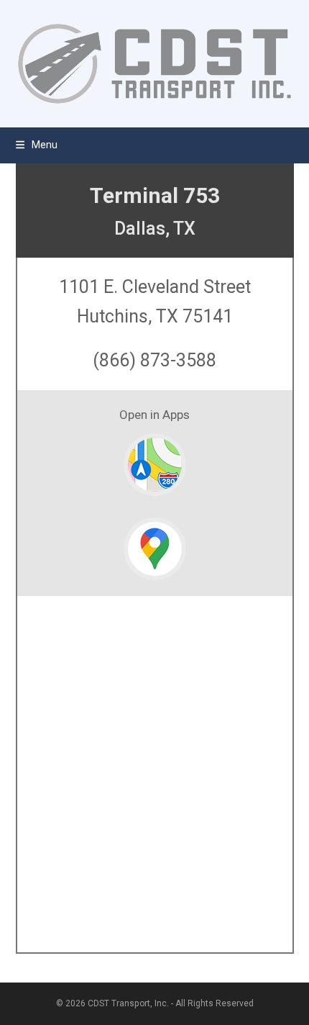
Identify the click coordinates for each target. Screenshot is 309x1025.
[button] (36, 144)
